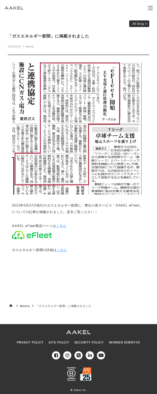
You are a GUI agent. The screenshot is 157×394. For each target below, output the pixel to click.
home (11, 306)
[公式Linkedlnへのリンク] (90, 355)
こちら (61, 226)
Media (25, 306)
